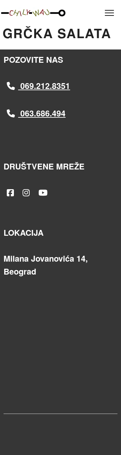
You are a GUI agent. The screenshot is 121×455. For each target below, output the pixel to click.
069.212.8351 (44, 86)
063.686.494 (42, 113)
